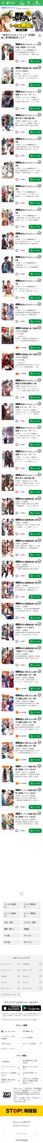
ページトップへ (21, 1134)
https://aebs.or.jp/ (20, 1101)
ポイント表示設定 (29, 1044)
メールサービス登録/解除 (8, 1037)
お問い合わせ (6, 1044)
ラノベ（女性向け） (10, 914)
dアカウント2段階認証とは (8, 1074)
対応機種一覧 (28, 1031)
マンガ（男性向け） (30, 905)
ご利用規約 (5, 1062)
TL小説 (7, 936)
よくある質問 (28, 1037)
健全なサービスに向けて (30, 1068)
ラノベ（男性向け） (30, 914)
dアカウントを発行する (21, 1122)
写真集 (26, 929)
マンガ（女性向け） (10, 905)
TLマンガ (27, 936)
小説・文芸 (8, 922)
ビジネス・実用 (30, 922)
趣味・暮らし (9, 929)
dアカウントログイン (8, 1050)
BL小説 (7, 942)
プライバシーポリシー (8, 1068)
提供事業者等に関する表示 (30, 1062)
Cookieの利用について (30, 1074)
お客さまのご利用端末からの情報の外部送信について (30, 1081)
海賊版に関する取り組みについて (8, 1081)
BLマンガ (27, 942)
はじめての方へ (10, 1031)
